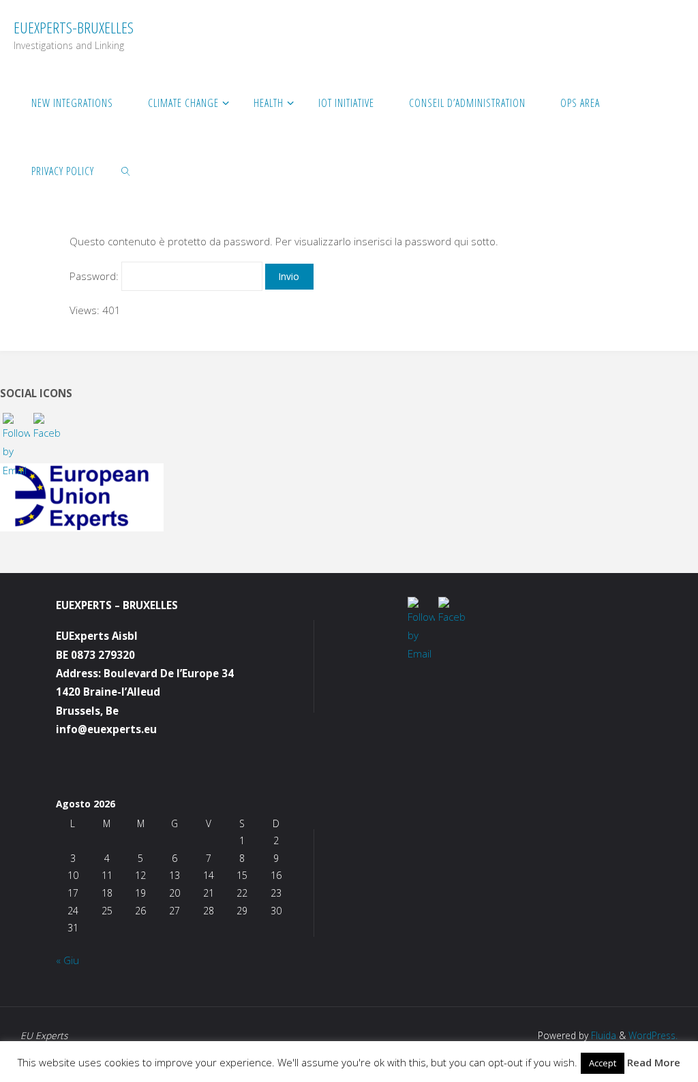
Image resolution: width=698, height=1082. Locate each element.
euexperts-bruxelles (74, 27)
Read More (653, 1062)
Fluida (602, 1035)
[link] (126, 170)
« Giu (67, 960)
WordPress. (653, 1035)
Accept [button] (602, 1063)
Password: (95, 276)
